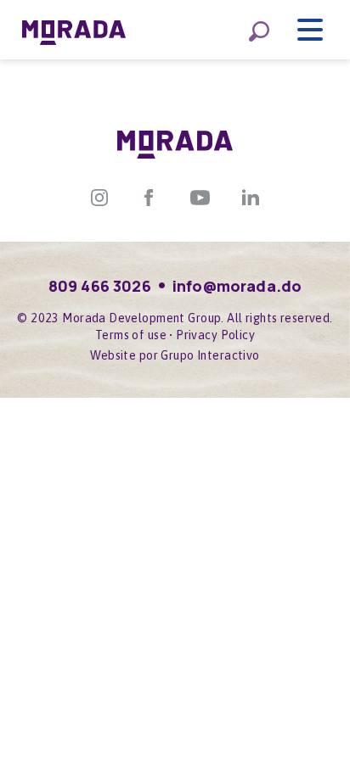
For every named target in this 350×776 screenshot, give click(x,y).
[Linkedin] (250, 196)
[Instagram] (99, 196)
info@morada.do (237, 286)
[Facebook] (148, 196)
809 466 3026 (99, 286)
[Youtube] (200, 196)
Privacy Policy (215, 335)
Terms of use (131, 335)
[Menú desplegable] (310, 29)
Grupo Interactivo (210, 355)
